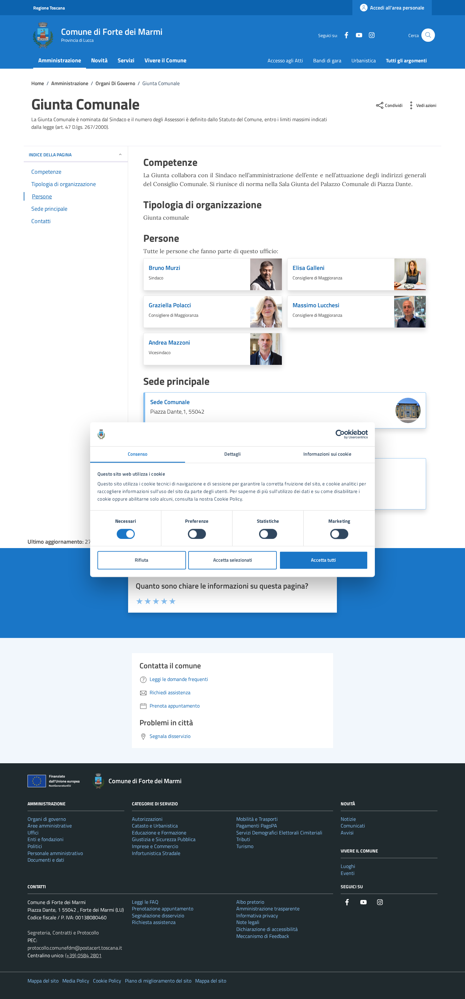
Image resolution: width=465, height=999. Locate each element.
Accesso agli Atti (285, 60)
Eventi (348, 873)
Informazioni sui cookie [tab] (327, 454)
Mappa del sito (43, 980)
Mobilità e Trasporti (257, 819)
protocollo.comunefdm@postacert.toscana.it (75, 948)
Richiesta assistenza (154, 922)
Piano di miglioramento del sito (158, 980)
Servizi (126, 60)
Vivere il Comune (165, 60)
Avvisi (347, 832)
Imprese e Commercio (155, 846)
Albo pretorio (250, 902)
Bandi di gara (327, 60)
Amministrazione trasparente (268, 908)
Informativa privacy (257, 915)
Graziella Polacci (170, 305)
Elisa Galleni (309, 268)
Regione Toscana (49, 7)
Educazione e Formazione (159, 832)
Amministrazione (59, 60)
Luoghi (348, 866)
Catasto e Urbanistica (155, 825)
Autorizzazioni (147, 819)
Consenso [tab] (138, 454)
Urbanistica (363, 60)
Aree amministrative (50, 825)
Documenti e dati (46, 860)
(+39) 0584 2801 (83, 955)
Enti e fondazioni (46, 839)
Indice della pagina (50, 154)
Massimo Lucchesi (316, 305)
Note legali (247, 922)
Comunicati (353, 825)
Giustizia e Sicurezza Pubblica (163, 839)
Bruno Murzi (164, 268)
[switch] (197, 534)
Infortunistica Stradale (156, 853)
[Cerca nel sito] (428, 35)
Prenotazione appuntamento (162, 908)
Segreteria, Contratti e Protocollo (63, 932)
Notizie (348, 819)
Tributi (243, 839)
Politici (35, 846)
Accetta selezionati (232, 560)
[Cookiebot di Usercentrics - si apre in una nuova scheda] (340, 434)
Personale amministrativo (55, 853)
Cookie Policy (107, 980)
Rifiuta (141, 560)
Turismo (244, 846)
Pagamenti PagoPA (256, 825)
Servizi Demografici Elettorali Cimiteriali (279, 832)
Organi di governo (47, 819)
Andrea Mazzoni (169, 342)
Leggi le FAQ (145, 902)
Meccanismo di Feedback (262, 936)
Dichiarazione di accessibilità (267, 929)
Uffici (33, 832)
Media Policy (75, 980)
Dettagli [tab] (232, 454)
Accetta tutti (323, 560)
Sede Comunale (170, 402)
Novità (99, 60)
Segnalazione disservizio (158, 915)
